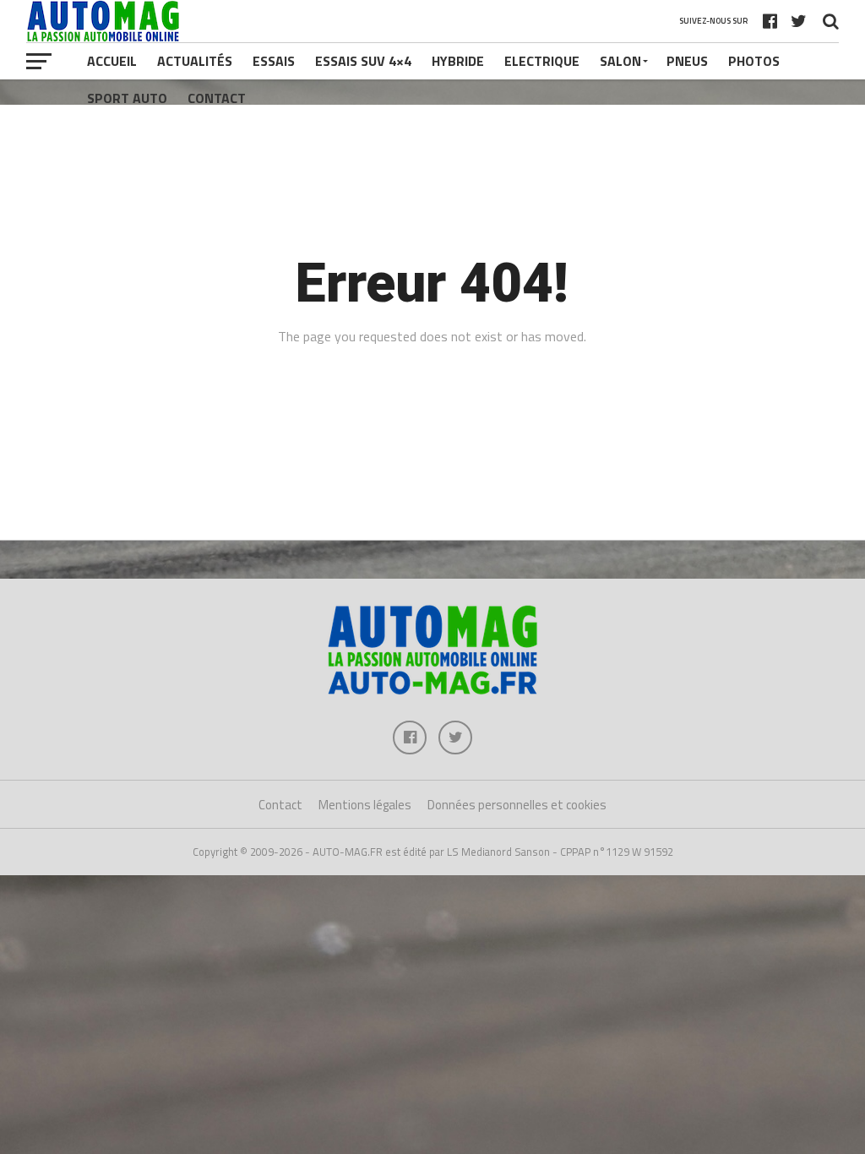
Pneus (687, 61)
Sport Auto (127, 98)
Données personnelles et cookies (517, 804)
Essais (274, 61)
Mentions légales (364, 804)
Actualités (194, 61)
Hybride (458, 61)
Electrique (541, 61)
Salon (620, 61)
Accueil (112, 61)
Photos (754, 61)
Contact (217, 98)
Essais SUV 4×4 (363, 61)
